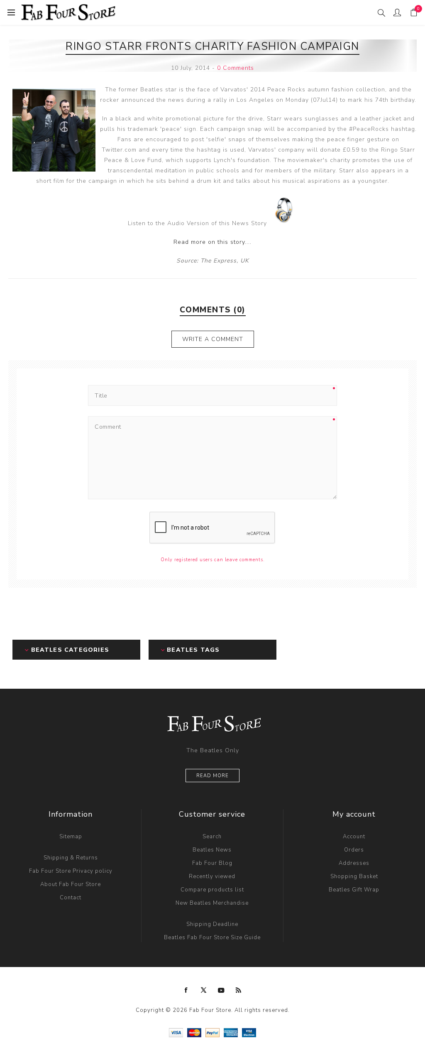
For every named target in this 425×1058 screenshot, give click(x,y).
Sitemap (70, 836)
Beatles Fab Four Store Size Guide (212, 937)
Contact (70, 897)
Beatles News (212, 850)
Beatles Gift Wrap (354, 890)
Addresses (354, 863)
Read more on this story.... (212, 242)
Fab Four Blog (212, 863)
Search (212, 836)
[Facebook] (186, 990)
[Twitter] (203, 990)
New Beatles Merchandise (212, 903)
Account (354, 836)
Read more (212, 776)
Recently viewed (212, 876)
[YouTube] (221, 990)
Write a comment (212, 339)
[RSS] (238, 990)
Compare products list (212, 890)
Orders (354, 850)
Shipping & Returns (71, 858)
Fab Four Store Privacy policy (70, 871)
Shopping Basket (354, 876)
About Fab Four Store (70, 884)
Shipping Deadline (212, 924)
